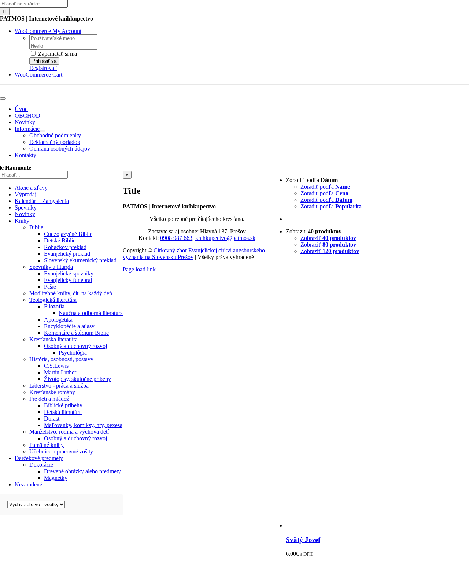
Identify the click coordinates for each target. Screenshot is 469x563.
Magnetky (55, 478)
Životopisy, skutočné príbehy (77, 379)
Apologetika (58, 319)
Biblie (36, 227)
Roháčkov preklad (65, 247)
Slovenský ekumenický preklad (80, 260)
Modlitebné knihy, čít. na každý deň (70, 293)
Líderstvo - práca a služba (59, 385)
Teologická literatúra (53, 300)
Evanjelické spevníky (68, 273)
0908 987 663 (176, 238)
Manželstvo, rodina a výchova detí (69, 432)
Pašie (50, 287)
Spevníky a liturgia (51, 267)
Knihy (22, 221)
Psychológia (73, 352)
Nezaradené (28, 484)
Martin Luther (60, 372)
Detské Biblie (59, 240)
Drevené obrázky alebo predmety (82, 471)
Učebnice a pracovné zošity (61, 451)
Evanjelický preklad (67, 254)
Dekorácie (41, 465)
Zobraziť (328, 238)
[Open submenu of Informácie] (42, 131)
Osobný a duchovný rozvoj (75, 346)
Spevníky (26, 207)
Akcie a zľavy (31, 188)
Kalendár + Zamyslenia (42, 201)
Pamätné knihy (46, 445)
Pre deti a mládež (49, 399)
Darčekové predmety (39, 458)
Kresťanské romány (52, 392)
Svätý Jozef (303, 540)
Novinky (25, 214)
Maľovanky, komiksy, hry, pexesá (83, 425)
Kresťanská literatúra (53, 339)
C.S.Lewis (56, 366)
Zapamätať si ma (57, 54)
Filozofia (54, 306)
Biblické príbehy (63, 405)
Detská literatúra (63, 412)
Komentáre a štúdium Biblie (76, 333)
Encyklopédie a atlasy (69, 326)
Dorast (51, 418)
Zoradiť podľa (325, 187)
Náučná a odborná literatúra (91, 313)
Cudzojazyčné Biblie (68, 234)
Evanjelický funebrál (68, 280)
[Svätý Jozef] (377, 525)
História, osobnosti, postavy (61, 359)
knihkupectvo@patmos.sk (225, 238)
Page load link (139, 269)
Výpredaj (25, 194)
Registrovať (43, 68)
